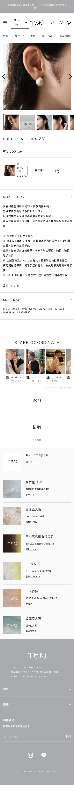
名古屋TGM (34, 482)
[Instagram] (30, 755)
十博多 (29, 603)
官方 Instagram (37, 455)
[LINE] (43, 755)
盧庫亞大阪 (33, 509)
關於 (6, 689)
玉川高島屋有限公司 (40, 536)
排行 (33, 35)
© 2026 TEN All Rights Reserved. (37, 771)
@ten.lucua (32, 522)
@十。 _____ (32, 462)
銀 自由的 (20, 167)
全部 (5, 35)
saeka (35, 377)
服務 (6, 704)
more (37, 400)
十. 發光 (31, 564)
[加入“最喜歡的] (57, 172)
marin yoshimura (17, 377)
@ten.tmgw (32, 549)
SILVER (37, 439)
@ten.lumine (33, 576)
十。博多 (32, 591)
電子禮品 (47, 35)
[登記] (68, 736)
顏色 (17, 35)
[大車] (69, 23)
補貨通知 (40, 170)
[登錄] (52, 22)
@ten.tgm (31, 494)
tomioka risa (58, 377)
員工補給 (64, 35)
